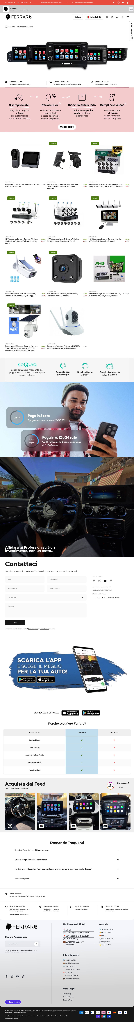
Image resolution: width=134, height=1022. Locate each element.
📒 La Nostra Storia (105, 932)
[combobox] (10, 2)
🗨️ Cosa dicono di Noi (106, 939)
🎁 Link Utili (102, 935)
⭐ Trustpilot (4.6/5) (105, 945)
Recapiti (56, 1015)
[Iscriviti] (36, 944)
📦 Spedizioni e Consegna (71, 963)
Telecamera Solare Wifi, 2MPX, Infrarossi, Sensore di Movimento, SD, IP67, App (20, 295)
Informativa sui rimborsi (10, 1015)
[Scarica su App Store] (70, 713)
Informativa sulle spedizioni (48, 1015)
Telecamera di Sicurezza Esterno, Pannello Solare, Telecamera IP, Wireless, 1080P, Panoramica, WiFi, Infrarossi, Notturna (21, 348)
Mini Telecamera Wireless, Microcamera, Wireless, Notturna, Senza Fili (62, 295)
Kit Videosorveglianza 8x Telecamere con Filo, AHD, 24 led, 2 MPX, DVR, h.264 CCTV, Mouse (106, 185)
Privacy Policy (67, 994)
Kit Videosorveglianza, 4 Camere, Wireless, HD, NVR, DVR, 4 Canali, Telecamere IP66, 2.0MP (21, 241)
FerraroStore (9, 182)
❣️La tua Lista (67, 972)
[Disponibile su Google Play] (91, 713)
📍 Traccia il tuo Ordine (70, 975)
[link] (78, 937)
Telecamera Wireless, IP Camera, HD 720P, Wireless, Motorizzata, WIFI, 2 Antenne (63, 347)
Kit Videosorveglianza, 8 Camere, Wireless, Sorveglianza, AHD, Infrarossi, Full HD (63, 240)
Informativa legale (63, 1015)
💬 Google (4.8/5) (104, 942)
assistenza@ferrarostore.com (104, 590)
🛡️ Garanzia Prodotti (69, 966)
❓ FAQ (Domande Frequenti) (72, 969)
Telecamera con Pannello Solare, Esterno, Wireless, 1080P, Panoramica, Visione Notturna (63, 186)
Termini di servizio (44, 629)
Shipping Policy (67, 1000)
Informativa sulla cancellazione (11, 1018)
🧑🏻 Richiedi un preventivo (71, 979)
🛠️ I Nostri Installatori (69, 960)
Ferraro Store (51, 182)
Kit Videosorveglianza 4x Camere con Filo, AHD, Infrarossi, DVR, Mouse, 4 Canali (105, 295)
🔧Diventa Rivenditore (106, 929)
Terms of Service (68, 997)
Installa (131, 9)
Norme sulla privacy (33, 629)
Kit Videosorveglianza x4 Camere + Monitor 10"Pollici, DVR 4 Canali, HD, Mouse (105, 240)
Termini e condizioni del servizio (34, 1015)
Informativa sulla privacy (21, 1015)
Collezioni (12, 27)
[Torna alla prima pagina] (6, 26)
